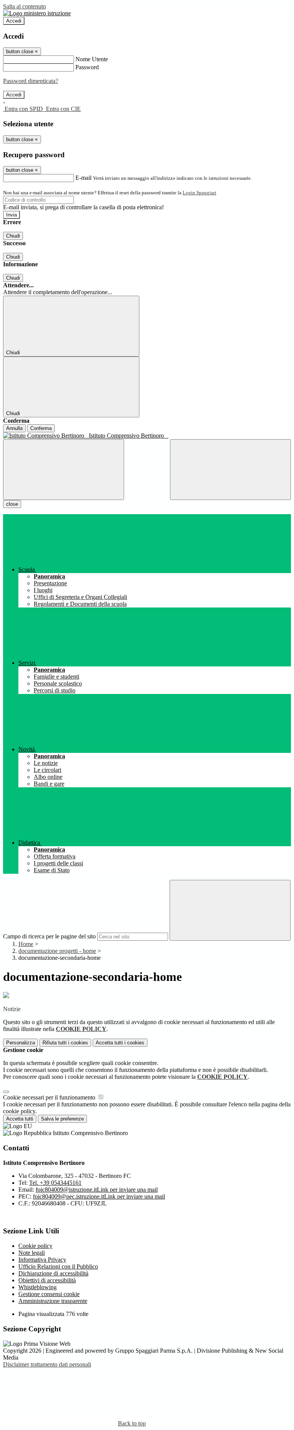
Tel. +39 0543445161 (55, 1182)
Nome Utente (91, 59)
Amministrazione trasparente (52, 1301)
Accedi (13, 21)
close (12, 504)
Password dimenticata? (30, 81)
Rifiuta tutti (65, 1043)
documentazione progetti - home (57, 951)
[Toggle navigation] (63, 469)
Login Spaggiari (199, 192)
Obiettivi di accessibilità (47, 1280)
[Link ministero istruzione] (37, 13)
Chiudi (13, 236)
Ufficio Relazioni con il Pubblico (58, 1266)
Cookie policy (35, 1246)
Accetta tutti (120, 1043)
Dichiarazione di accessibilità (53, 1273)
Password (87, 67)
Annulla (14, 428)
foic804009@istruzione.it (97, 1189)
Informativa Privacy (42, 1259)
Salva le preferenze (62, 1119)
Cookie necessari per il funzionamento (50, 1097)
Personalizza (20, 1043)
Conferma (41, 428)
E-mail (83, 177)
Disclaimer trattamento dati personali (47, 1364)
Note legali (31, 1252)
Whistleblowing (37, 1287)
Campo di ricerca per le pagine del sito (49, 936)
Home (25, 944)
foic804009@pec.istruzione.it (99, 1196)
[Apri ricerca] (230, 469)
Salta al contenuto (24, 6)
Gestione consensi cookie (49, 1294)
